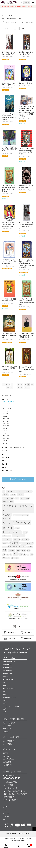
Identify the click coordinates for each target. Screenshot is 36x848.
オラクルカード (8, 501)
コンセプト (7, 756)
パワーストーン (7, 536)
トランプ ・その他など (12, 706)
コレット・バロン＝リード (21, 515)
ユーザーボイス (8, 759)
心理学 (5, 430)
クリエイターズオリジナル (18, 508)
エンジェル (25, 498)
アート (16, 498)
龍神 (17, 558)
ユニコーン (5, 543)
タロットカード (9, 688)
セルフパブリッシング (16, 522)
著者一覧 (27, 2)
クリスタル (7, 515)
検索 (18, 845)
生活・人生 (6, 438)
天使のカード (7, 664)
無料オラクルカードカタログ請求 (15, 794)
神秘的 (5, 440)
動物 (4, 550)
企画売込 (6, 732)
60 (22, 385)
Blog (4, 819)
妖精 (28, 550)
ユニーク (5, 413)
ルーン (4, 546)
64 (8, 388)
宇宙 (4, 554)
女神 (23, 550)
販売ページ (7, 729)
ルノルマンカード (27, 543)
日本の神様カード (9, 662)
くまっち (13, 495)
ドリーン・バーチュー (12, 532)
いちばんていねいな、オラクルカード (19, 491)
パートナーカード (19, 536)
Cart (27, 844)
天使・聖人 (6, 423)
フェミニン (6, 411)
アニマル (20, 495)
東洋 (4, 433)
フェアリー (17, 539)
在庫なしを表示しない (11, 22)
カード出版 (7, 726)
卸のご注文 (8, 797)
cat (3, 491)
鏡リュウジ (6, 558)
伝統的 (5, 416)
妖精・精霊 (6, 426)
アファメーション (8, 498)
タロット (8, 527)
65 (11, 388)
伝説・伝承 (6, 418)
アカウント (6, 847)
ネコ (25, 532)
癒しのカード (7, 670)
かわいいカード (8, 673)
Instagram (6, 813)
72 (21, 388)
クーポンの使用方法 (10, 782)
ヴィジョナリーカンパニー (17, 547)
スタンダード (6, 406)
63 (32, 385)
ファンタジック (7, 408)
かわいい (5, 495)
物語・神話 (6, 435)
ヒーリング (7, 539)
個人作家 (30, 546)
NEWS (5, 753)
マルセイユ (25, 539)
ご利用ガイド (7, 765)
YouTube (6, 816)
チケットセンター (9, 788)
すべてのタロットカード (9, 401)
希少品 (5, 676)
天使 (18, 550)
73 (25, 388)
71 (18, 388)
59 (18, 385)
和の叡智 (11, 550)
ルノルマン (14, 543)
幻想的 (5, 428)
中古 (4, 685)
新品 (4, 682)
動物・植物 (6, 421)
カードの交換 (7, 741)
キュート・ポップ (7, 404)
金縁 (32, 554)
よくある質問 (7, 762)
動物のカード (7, 667)
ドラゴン (17, 528)
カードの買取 (7, 744)
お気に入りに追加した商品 (21, 2)
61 (25, 385)
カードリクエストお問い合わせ (14, 791)
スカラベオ (6, 518)
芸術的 (5, 443)
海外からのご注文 (10, 800)
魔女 (12, 558)
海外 (16, 554)
